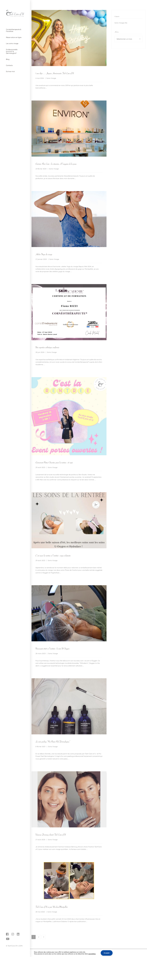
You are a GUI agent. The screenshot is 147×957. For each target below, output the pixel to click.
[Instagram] (12, 934)
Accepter (107, 953)
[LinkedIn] (18, 934)
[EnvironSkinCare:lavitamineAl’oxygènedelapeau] (56, 163)
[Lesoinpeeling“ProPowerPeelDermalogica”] (53, 741)
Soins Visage (51, 78)
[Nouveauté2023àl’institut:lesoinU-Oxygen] (53, 648)
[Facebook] (7, 934)
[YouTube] (8, 939)
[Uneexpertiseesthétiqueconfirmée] (47, 347)
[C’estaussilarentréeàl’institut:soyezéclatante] (53, 555)
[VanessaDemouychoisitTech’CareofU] (51, 834)
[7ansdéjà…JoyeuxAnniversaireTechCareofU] (55, 73)
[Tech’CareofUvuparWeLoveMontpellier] (52, 906)
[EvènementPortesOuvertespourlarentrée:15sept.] (54, 462)
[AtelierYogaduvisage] (44, 254)
